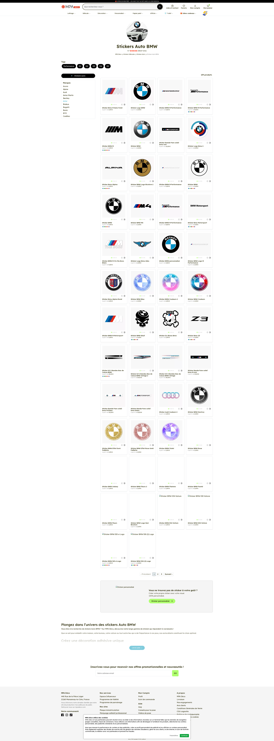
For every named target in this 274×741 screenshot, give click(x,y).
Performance (68, 66)
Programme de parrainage (111, 702)
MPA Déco (181, 696)
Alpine (65, 89)
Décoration (102, 13)
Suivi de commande (146, 699)
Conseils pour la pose (147, 710)
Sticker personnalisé (160, 601)
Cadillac (66, 116)
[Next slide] (124, 104)
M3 (94, 66)
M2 (87, 66)
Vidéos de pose (144, 713)
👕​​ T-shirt (168, 13)
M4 (100, 66)
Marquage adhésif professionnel (113, 713)
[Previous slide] (122, 104)
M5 (107, 66)
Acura (65, 86)
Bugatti (66, 107)
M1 (80, 66)
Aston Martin (68, 95)
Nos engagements (184, 702)
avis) (137, 51)
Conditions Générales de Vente (189, 708)
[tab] (111, 104)
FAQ (140, 707)
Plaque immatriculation (109, 710)
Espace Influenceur (108, 696)
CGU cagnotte (183, 711)
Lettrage (70, 13)
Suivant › (168, 574)
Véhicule (86, 13)
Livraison (180, 699)
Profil (140, 696)
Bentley (66, 98)
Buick (65, 110)
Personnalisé (119, 13)
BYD (65, 113)
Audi (65, 92)
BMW (65, 101)
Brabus (66, 104)
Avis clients (181, 705)
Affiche (153, 13)
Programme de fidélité (109, 699)
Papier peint (137, 13)
